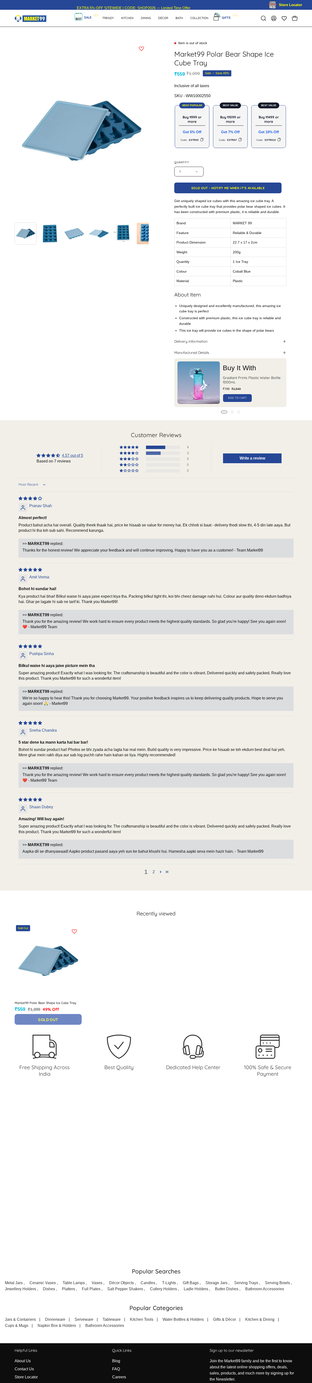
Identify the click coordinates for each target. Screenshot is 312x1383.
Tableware (112, 1319)
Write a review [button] (252, 458)
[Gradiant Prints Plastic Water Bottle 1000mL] (198, 382)
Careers (119, 1377)
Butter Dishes (226, 1289)
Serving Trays (246, 1283)
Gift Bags (191, 1283)
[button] (179, 18)
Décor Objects (121, 1283)
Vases (97, 1283)
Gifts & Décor (224, 1319)
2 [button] (154, 872)
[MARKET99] (30, 18)
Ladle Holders (196, 1289)
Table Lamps (74, 1283)
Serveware (84, 1319)
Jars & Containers (20, 1319)
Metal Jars (14, 1283)
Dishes (49, 1289)
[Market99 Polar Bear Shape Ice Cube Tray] (26, 234)
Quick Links (121, 1350)
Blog (116, 1361)
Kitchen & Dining (259, 1319)
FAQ (116, 1369)
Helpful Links (26, 1350)
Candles (148, 1283)
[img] (30, 498)
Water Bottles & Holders (183, 1319)
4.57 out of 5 (72, 455)
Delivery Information (190, 341)
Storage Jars (216, 1283)
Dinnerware (55, 1319)
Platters (68, 1289)
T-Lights (169, 1283)
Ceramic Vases (42, 1283)
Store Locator (26, 1377)
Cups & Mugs (16, 1325)
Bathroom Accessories (264, 1289)
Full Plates (91, 1289)
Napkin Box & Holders (57, 1325)
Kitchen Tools (141, 1319)
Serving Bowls (277, 1283)
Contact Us (24, 1369)
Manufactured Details (191, 352)
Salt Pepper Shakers (125, 1289)
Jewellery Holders (20, 1289)
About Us (23, 1361)
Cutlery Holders (163, 1289)
